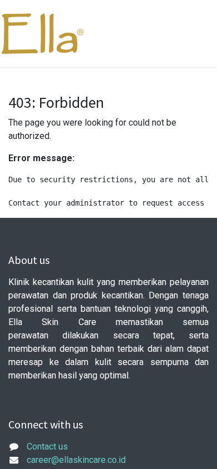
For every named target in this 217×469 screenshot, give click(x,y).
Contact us (47, 446)
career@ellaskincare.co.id (76, 460)
